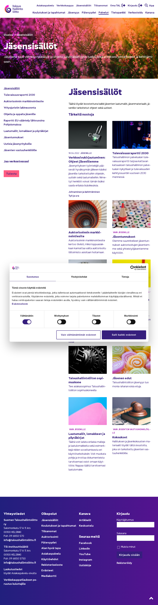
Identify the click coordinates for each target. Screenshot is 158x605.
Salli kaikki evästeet (124, 334)
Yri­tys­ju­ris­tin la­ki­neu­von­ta (20, 107)
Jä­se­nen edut (122, 378)
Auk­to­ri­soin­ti (49, 536)
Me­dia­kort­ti (48, 576)
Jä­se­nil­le (86, 153)
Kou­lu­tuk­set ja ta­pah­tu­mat (49, 12)
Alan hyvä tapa (51, 548)
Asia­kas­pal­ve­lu (45, 5)
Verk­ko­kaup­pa (64, 5)
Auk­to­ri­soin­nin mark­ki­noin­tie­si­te (24, 101)
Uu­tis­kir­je (85, 565)
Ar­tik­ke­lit (85, 520)
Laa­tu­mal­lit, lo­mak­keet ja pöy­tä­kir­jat (26, 131)
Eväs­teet (47, 570)
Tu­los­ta (11, 173)
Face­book (85, 543)
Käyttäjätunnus (125, 519)
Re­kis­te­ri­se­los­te (52, 564)
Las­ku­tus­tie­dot (13, 569)
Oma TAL (115, 5)
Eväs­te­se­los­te (20, 303)
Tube (87, 554)
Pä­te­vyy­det (89, 12)
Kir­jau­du (133, 5)
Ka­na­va (149, 12)
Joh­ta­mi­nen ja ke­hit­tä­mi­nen (84, 191)
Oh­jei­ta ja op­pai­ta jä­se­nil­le (20, 114)
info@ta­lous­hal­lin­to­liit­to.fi (20, 540)
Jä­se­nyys (73, 12)
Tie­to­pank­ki (118, 12)
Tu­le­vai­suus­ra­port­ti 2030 (19, 94)
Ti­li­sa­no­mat (101, 5)
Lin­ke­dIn (84, 548)
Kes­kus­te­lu (86, 525)
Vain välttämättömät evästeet (78, 334)
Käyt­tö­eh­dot (49, 559)
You (81, 554)
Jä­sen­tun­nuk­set (13, 137)
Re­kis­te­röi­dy (124, 562)
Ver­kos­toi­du (135, 12)
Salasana (121, 533)
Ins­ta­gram (85, 559)
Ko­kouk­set (119, 437)
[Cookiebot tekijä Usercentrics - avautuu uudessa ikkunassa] (132, 268)
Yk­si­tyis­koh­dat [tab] (79, 276)
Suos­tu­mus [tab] (33, 276)
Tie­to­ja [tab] (125, 276)
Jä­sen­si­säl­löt (83, 5)
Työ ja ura (74, 195)
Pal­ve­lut (104, 12)
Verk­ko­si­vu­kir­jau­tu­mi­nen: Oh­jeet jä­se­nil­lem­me (87, 159)
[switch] (61, 321)
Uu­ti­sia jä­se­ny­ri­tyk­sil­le (18, 143)
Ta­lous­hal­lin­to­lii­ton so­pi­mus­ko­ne (86, 380)
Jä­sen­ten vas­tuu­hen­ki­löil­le (20, 150)
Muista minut (127, 546)
